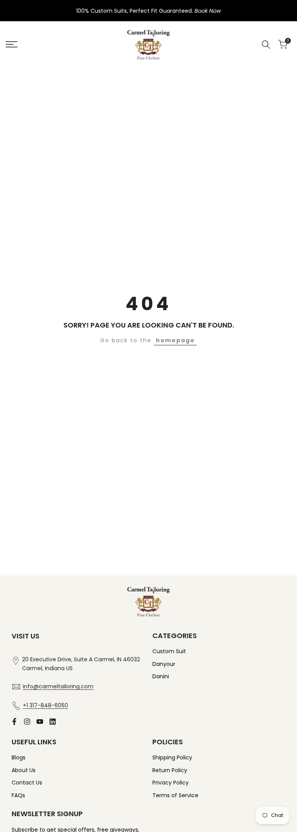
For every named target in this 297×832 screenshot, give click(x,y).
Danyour (163, 664)
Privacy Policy (170, 782)
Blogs (19, 757)
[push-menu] (11, 44)
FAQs (18, 795)
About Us (24, 770)
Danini (160, 676)
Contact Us (27, 782)
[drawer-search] (266, 44)
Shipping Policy (172, 757)
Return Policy (169, 770)
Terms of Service (175, 795)
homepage (175, 340)
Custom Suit (169, 651)
